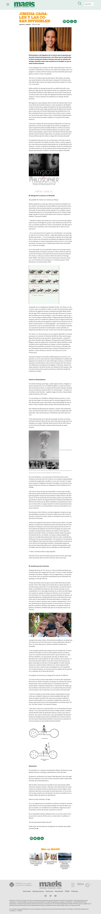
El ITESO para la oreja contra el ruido (36, 863)
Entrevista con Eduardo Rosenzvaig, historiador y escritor (64, 865)
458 (39, 24)
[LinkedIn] (75, 22)
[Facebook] (64, 22)
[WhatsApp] (71, 22)
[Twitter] (68, 22)
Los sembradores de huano (50, 862)
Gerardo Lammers (25, 24)
